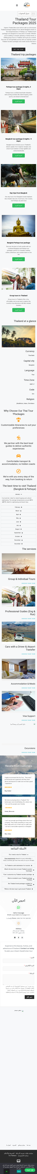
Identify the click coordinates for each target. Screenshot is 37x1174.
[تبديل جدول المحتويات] (32, 13)
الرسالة (31, 973)
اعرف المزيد (18, 101)
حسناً (19, 1171)
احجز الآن (29, 997)
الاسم (32, 957)
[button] (16, 5)
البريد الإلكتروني (29, 965)
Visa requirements (9, 858)
